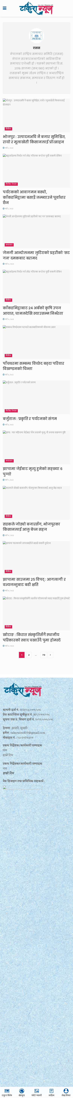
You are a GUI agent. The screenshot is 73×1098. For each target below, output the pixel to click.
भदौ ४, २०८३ (9, 535)
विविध (8, 128)
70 (43, 655)
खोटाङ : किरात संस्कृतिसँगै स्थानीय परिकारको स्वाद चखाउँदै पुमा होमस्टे (32, 637)
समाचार (9, 244)
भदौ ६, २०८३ (8, 374)
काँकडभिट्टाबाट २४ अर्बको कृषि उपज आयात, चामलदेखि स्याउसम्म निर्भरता (33, 310)
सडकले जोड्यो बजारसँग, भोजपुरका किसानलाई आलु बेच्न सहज (31, 527)
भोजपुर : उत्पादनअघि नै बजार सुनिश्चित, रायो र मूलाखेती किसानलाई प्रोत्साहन (34, 139)
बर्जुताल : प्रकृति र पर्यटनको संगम (30, 418)
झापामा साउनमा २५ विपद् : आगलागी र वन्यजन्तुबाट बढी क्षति (34, 582)
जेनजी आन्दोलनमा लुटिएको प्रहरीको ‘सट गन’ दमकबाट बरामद (36, 255)
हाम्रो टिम (8, 773)
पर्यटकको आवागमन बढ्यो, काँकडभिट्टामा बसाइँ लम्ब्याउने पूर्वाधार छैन (34, 197)
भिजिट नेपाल (11, 184)
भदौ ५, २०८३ (8, 479)
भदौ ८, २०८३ (8, 147)
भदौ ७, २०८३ (9, 263)
